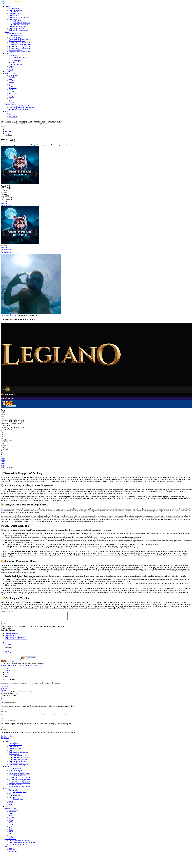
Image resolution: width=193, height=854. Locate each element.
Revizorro (8, 131)
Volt (10, 99)
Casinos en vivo (14, 19)
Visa (10, 79)
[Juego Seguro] (9, 662)
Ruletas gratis (17, 61)
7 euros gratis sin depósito (17, 41)
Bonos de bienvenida (15, 33)
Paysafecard (12, 88)
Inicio (6, 669)
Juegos (7, 53)
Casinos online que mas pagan (18, 30)
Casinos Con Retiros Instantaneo (15, 637)
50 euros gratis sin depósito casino (19, 48)
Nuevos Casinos (14, 8)
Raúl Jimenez (12, 315)
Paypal (11, 86)
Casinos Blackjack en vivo (21, 23)
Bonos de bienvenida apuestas (18, 109)
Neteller (11, 82)
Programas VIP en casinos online (19, 52)
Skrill (10, 84)
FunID (11, 100)
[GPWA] (16, 659)
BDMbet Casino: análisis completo (16, 639)
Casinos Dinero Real (15, 10)
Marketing (4, 729)
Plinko (11, 68)
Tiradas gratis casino (15, 35)
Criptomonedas (13, 75)
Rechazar (4, 688)
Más (6, 111)
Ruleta (11, 59)
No (2, 697)
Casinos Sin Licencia (15, 14)
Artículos (12, 115)
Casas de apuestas (10, 104)
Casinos (7, 6)
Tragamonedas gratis (19, 57)
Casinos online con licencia (17, 26)
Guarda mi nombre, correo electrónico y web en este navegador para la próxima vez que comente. (34, 626)
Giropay (11, 91)
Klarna (11, 95)
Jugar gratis (4, 203)
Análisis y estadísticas (8, 720)
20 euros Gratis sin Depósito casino (20, 44)
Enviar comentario (7, 628)
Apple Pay (12, 77)
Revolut (11, 97)
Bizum (11, 89)
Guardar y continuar (7, 736)
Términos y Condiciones (18, 665)
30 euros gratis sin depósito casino (19, 46)
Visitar (3, 458)
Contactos (41, 665)
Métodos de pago (10, 73)
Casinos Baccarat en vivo (21, 24)
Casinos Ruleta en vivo (20, 21)
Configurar (4, 686)
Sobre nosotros (5, 665)
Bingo (11, 66)
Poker (11, 70)
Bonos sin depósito (15, 37)
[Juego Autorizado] (28, 659)
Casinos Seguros (14, 15)
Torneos (7, 71)
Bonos (7, 32)
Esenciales (4, 711)
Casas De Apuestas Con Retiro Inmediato (22, 108)
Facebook (8, 653)
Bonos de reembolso (15, 50)
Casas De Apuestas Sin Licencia (19, 106)
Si (1, 699)
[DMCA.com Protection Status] (6, 659)
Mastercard (12, 80)
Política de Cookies (32, 665)
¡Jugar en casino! (6, 205)
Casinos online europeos (16, 28)
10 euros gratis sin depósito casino (19, 42)
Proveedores (13, 117)
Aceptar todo (5, 738)
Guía (10, 113)
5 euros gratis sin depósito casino (19, 39)
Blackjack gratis (18, 64)
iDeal (10, 93)
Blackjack (12, 62)
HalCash (11, 102)
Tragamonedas (13, 55)
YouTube (8, 651)
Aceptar (3, 690)
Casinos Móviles (14, 12)
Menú (7, 676)
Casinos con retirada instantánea (19, 17)
